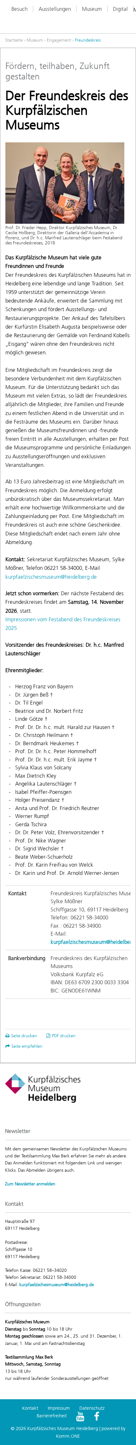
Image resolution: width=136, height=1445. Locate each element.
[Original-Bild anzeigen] (64, 183)
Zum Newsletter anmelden (30, 1184)
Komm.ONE (68, 1436)
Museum (92, 9)
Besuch (19, 9)
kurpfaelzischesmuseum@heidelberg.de (51, 577)
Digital (120, 9)
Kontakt (30, 1408)
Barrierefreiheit (52, 1416)
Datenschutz (92, 1408)
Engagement (59, 40)
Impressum (59, 1408)
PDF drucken (64, 1036)
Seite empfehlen (26, 1046)
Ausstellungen (55, 9)
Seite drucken (24, 1036)
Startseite (14, 40)
